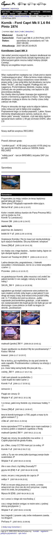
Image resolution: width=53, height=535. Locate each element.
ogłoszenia (22, 14)
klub (26, 12)
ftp (30, 14)
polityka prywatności (9, 533)
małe (22, 32)
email (36, 14)
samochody (35, 12)
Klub (11, 16)
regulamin (44, 531)
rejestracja (15, 8)
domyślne (29, 32)
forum (12, 14)
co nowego (17, 12)
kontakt (36, 531)
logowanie (5, 8)
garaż (5, 14)
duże (17, 32)
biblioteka (47, 12)
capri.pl (4, 16)
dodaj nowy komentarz (11, 527)
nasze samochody (22, 16)
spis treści (5, 12)
